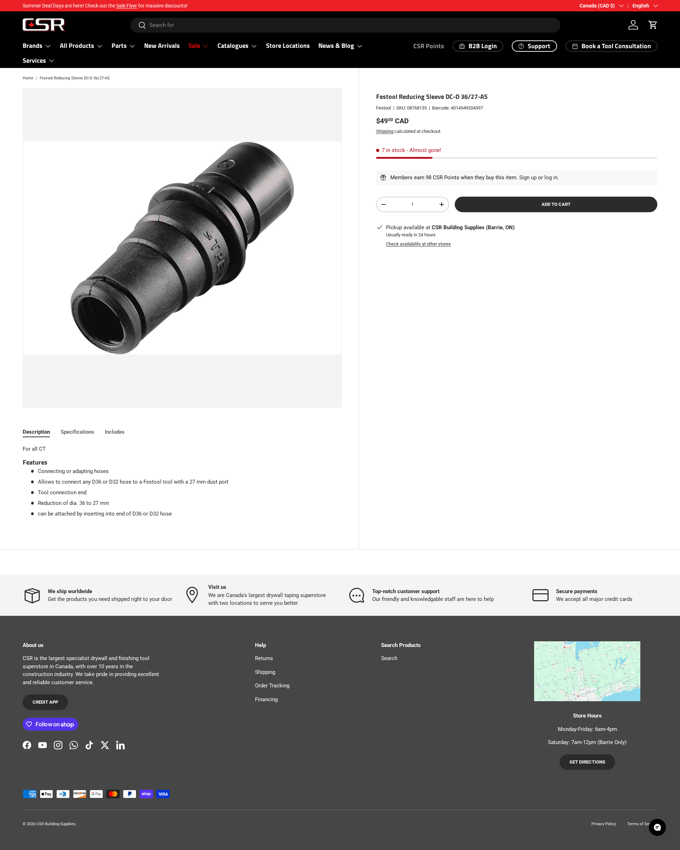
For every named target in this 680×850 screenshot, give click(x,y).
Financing (266, 699)
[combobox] (345, 25)
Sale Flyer (126, 6)
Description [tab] (36, 432)
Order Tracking (272, 685)
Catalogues (233, 45)
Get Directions (587, 762)
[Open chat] (657, 827)
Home (28, 78)
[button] (653, 25)
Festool (383, 108)
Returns (264, 658)
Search (389, 658)
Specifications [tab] (77, 432)
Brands (32, 45)
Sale (194, 45)
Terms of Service (642, 824)
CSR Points (428, 46)
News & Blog (336, 45)
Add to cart (556, 204)
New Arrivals (162, 45)
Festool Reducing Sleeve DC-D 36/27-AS (75, 78)
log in (550, 177)
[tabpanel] (182, 481)
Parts (119, 45)
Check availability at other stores (418, 244)
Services (34, 60)
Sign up (528, 177)
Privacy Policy (603, 824)
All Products (77, 45)
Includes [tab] (115, 432)
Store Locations (288, 45)
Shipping (384, 131)
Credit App (45, 702)
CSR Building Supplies (55, 824)
